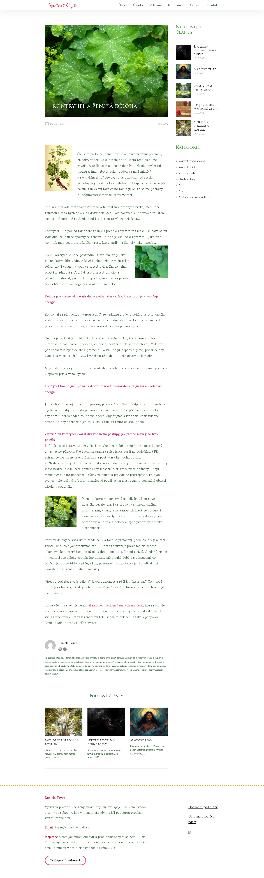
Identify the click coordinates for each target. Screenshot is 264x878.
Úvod (123, 5)
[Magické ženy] (149, 722)
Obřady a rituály (187, 179)
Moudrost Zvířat (187, 167)
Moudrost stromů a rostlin (61, 742)
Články (138, 5)
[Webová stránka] (60, 649)
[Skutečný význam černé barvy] (106, 722)
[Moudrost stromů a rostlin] (63, 722)
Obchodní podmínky (202, 807)
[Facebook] (65, 649)
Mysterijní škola (187, 173)
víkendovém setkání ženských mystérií (115, 605)
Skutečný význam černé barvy (101, 742)
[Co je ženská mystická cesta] (183, 109)
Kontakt (213, 5)
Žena (181, 191)
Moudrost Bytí (61, 5)
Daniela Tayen (57, 124)
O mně (195, 5)
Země (181, 185)
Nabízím (174, 5)
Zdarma (156, 5)
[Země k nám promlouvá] (183, 90)
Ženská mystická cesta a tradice (195, 197)
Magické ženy (141, 740)
